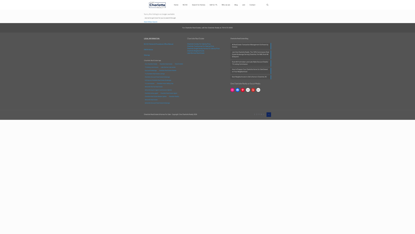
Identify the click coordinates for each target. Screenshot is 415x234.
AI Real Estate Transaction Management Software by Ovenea (250, 46)
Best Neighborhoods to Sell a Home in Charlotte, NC (249, 77)
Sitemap (147, 55)
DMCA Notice (148, 49)
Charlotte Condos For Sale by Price (199, 44)
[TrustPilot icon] (261, 114)
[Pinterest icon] (259, 114)
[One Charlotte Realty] (157, 5)
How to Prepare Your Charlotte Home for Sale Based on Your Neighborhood (250, 70)
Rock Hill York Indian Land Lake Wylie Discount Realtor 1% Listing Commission (250, 63)
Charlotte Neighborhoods (195, 51)
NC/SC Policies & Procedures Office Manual (158, 44)
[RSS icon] (263, 114)
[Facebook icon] (254, 114)
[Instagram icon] (257, 114)
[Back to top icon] (269, 114)
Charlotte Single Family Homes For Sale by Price (203, 48)
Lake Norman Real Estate (195, 53)
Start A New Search (150, 22)
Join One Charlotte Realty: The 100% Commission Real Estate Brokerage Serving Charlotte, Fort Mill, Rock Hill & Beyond (250, 54)
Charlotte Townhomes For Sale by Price (200, 46)
